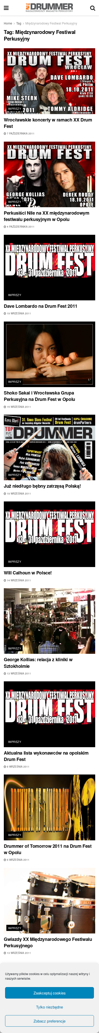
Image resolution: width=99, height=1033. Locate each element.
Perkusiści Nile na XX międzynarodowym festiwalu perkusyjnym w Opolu (46, 216)
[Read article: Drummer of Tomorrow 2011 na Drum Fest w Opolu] (49, 807)
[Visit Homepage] (49, 7)
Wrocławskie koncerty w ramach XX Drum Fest (48, 122)
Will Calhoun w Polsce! (28, 572)
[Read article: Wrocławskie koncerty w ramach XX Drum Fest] (49, 81)
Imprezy (14, 108)
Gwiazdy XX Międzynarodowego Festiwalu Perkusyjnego (48, 942)
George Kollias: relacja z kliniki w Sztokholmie (38, 662)
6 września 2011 (17, 766)
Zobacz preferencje (49, 1021)
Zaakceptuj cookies (50, 992)
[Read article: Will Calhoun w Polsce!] (49, 534)
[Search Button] (92, 7)
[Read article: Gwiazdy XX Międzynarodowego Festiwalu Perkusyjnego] (49, 900)
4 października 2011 (20, 226)
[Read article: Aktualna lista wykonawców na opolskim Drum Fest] (49, 714)
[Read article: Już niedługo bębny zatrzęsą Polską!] (49, 447)
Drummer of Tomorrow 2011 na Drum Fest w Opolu (48, 849)
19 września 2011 (18, 313)
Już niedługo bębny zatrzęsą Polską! (42, 486)
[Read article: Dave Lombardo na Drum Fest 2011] (49, 267)
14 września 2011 (18, 580)
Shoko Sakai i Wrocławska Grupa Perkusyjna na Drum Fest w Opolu (39, 395)
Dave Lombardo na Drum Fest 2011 (40, 306)
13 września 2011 (18, 673)
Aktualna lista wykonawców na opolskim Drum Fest (46, 756)
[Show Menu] (6, 7)
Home (8, 23)
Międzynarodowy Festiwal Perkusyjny (51, 23)
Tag (18, 23)
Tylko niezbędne (49, 1007)
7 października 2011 (20, 133)
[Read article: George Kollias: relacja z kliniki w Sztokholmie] (49, 621)
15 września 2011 (18, 407)
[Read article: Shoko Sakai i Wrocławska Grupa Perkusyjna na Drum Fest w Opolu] (49, 354)
